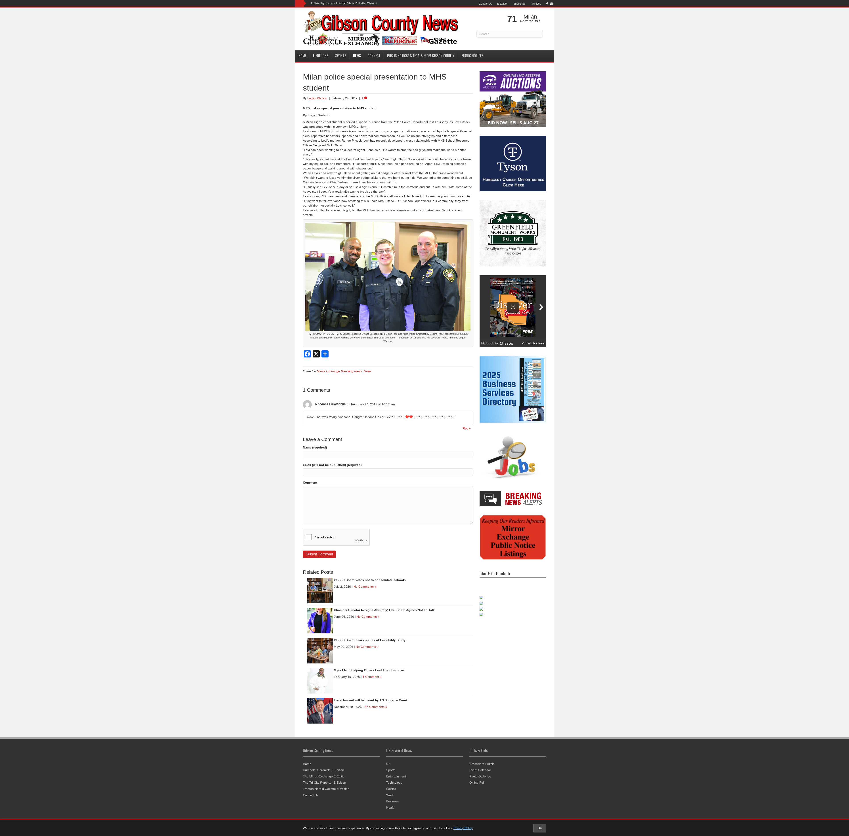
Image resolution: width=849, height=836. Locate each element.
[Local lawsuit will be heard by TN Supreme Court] (320, 710)
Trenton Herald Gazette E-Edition (326, 788)
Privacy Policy (463, 828)
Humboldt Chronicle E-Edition (323, 770)
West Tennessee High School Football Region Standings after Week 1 (355, 3)
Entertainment (396, 776)
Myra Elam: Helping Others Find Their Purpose (369, 670)
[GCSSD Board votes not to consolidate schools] (320, 590)
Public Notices (472, 55)
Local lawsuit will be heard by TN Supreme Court (370, 700)
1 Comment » (372, 676)
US (388, 764)
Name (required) (315, 447)
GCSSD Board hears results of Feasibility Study (369, 640)
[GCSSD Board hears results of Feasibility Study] (320, 650)
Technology (394, 782)
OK (539, 828)
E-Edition (502, 3)
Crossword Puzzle (482, 764)
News (357, 55)
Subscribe (519, 3)
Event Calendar (480, 770)
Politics (391, 788)
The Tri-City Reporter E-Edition (324, 782)
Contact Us (485, 3)
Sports (340, 55)
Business (392, 801)
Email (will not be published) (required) (332, 465)
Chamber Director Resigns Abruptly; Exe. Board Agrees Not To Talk (384, 610)
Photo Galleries (480, 776)
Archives (536, 3)
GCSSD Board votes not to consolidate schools (370, 580)
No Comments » (365, 586)
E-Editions (320, 55)
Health (390, 807)
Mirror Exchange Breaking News (339, 371)
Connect (374, 55)
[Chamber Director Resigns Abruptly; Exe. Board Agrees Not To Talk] (320, 620)
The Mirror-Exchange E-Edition (324, 776)
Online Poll (476, 782)
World (390, 795)
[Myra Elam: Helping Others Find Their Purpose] (320, 680)
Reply (467, 428)
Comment (310, 482)
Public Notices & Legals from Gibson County (421, 55)
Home (302, 55)
